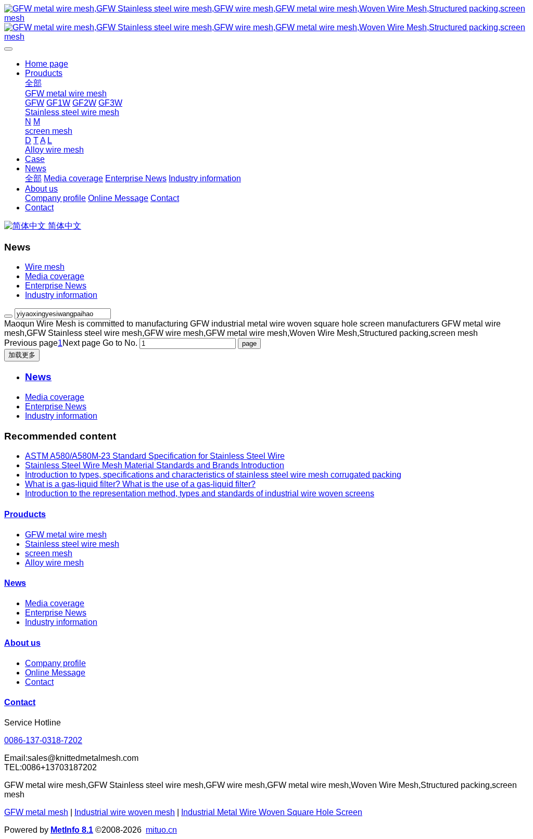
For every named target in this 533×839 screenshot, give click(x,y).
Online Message (55, 672)
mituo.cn (161, 829)
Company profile (55, 663)
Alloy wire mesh (54, 562)
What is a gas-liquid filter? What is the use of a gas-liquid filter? (140, 484)
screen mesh (48, 553)
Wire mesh (45, 266)
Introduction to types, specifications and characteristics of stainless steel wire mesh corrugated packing (213, 474)
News (15, 583)
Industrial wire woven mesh (124, 812)
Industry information (61, 295)
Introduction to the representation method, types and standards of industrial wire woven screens (199, 493)
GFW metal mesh (36, 812)
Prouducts (25, 514)
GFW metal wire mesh (66, 534)
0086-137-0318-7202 (43, 740)
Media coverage (54, 276)
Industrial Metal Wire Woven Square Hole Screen (271, 812)
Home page (46, 63)
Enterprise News (55, 285)
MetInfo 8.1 (71, 829)
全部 (33, 83)
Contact (39, 682)
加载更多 (21, 355)
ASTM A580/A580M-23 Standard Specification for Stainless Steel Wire (155, 456)
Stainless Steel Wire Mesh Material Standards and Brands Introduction (154, 465)
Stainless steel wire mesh (72, 544)
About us (22, 642)
